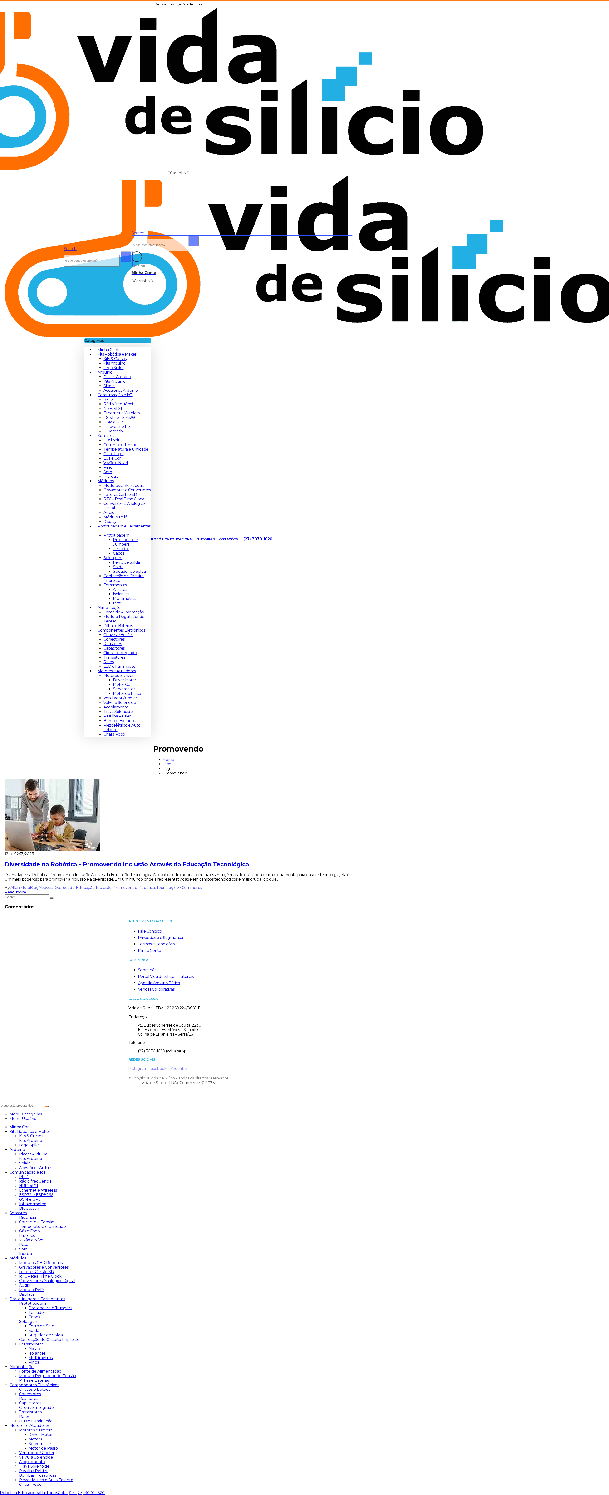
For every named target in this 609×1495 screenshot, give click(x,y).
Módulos (105, 481)
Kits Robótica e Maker (117, 354)
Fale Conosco (150, 931)
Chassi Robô (114, 734)
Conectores (113, 639)
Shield (109, 386)
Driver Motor (124, 680)
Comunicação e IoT (115, 395)
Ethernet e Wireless (121, 413)
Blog (34, 887)
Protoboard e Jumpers (125, 542)
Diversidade (64, 887)
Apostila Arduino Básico (159, 983)
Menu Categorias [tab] (26, 1114)
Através (45, 887)
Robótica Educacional (172, 539)
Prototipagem (116, 535)
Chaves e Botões (118, 634)
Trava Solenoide (118, 711)
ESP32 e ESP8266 (119, 417)
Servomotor (124, 689)
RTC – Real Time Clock (123, 499)
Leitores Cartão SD (120, 494)
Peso (107, 467)
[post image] (178, 815)
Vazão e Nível (115, 463)
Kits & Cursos (114, 358)
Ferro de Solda (126, 562)
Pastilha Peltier (117, 716)
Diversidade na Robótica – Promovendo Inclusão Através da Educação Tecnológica (127, 864)
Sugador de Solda (129, 571)
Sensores (106, 435)
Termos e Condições (156, 944)
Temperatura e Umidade (125, 449)
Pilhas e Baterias (118, 625)
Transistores (114, 657)
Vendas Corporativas (156, 989)
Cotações (228, 539)
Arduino (105, 372)
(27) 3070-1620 (257, 539)
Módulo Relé (115, 517)
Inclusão (103, 887)
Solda (118, 567)
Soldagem (112, 558)
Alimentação (109, 607)
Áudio (108, 512)
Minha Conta (109, 349)
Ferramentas (115, 585)
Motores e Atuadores (117, 671)
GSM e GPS (113, 422)
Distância (111, 440)
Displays (110, 521)
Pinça (118, 603)
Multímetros (124, 598)
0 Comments (190, 887)
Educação (85, 887)
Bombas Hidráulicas (121, 720)
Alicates (120, 589)
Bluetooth (113, 431)
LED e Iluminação (119, 666)
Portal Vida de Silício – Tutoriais (165, 976)
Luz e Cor (112, 458)
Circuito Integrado (120, 653)
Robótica (147, 887)
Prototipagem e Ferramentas (37, 1299)
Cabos (118, 553)
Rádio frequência (119, 404)
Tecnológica (167, 887)
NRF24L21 (112, 408)
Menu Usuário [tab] (23, 1118)
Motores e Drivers (119, 675)
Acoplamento (115, 707)
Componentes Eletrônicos (121, 630)
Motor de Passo (127, 693)
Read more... (17, 892)
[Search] (126, 256)
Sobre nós (147, 970)
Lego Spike (113, 368)
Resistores (112, 644)
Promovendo (125, 887)
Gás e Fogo (113, 454)
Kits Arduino (114, 363)
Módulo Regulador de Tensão (47, 1376)
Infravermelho (116, 426)
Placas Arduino (117, 377)
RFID (108, 399)
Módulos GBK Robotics (124, 485)
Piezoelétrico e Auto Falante (46, 1480)
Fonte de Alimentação (123, 612)
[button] (70, 248)
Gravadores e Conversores (127, 490)
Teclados (121, 549)
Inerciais (110, 476)
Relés (108, 662)
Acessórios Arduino (120, 390)
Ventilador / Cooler (120, 698)
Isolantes (121, 594)
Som (107, 472)
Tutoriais (206, 539)
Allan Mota (20, 887)
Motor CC (121, 684)
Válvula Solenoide (119, 702)
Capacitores (114, 648)
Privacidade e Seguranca (160, 937)
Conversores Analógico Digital (47, 1281)
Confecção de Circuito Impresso (49, 1339)
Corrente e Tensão (120, 444)
